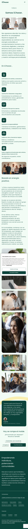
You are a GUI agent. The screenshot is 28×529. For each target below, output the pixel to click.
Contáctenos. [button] (21, 505)
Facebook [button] (10, 514)
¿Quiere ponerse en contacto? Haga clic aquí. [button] (13, 497)
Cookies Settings (14, 269)
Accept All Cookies (14, 272)
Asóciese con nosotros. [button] (6, 505)
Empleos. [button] (15, 505)
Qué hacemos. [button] (5, 502)
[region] (14, 264)
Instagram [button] (4, 514)
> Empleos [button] (5, 445)
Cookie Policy (9, 265)
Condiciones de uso (16, 521)
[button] (24, 2)
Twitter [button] (15, 514)
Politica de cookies (11, 522)
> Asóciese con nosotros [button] (13, 441)
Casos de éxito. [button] (13, 502)
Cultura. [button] (20, 502)
